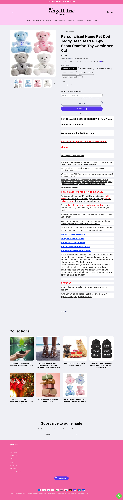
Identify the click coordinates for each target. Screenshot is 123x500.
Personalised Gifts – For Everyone (48, 400)
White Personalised (103, 68)
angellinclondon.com (19, 493)
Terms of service (61, 493)
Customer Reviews (15, 472)
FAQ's (11, 459)
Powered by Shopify (31, 493)
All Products (13, 455)
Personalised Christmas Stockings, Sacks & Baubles (21, 400)
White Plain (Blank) (86, 72)
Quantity (63, 81)
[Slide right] (54, 84)
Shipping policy (72, 493)
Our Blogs (13, 468)
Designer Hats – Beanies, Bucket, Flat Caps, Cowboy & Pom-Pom (101, 365)
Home (11, 449)
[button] (12, 12)
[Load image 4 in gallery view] (47, 83)
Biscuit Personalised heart (72, 77)
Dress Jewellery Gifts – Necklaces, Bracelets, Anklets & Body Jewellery (47, 365)
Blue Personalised (69, 68)
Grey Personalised (69, 72)
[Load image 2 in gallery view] (28, 83)
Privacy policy (51, 493)
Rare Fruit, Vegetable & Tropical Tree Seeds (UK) (20, 364)
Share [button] (65, 311)
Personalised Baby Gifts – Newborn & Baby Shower (74, 400)
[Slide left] (12, 84)
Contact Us (13, 465)
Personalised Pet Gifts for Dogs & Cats (74, 364)
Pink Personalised (86, 68)
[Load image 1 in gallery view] (18, 83)
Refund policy (42, 493)
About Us (12, 462)
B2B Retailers (14, 452)
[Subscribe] (76, 434)
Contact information (83, 493)
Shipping (71, 58)
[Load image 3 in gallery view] (37, 83)
